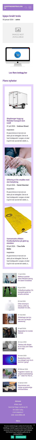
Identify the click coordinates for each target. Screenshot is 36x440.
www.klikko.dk (20, 415)
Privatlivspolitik (20, 437)
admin (18, 20)
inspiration (10, 130)
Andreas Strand (22, 126)
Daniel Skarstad (22, 185)
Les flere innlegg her (18, 73)
